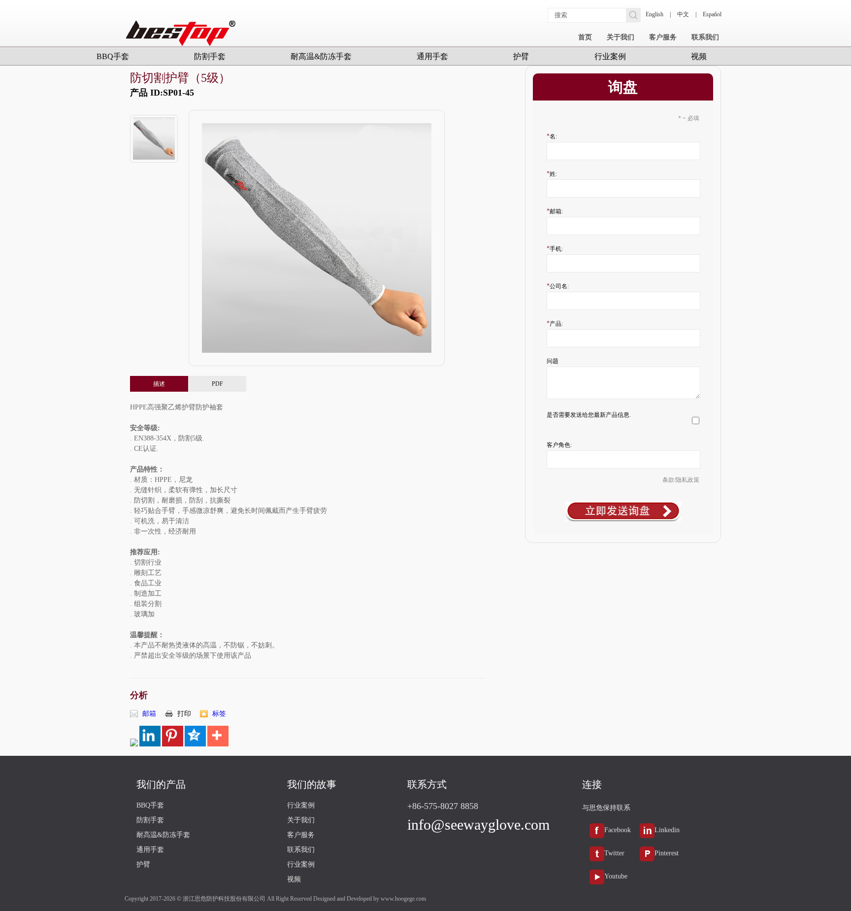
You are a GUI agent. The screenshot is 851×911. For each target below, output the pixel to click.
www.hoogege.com (403, 898)
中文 (683, 14)
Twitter (614, 853)
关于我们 (620, 37)
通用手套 (432, 56)
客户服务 (663, 37)
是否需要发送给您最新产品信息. (589, 414)
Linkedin (667, 830)
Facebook (617, 830)
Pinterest (667, 853)
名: (553, 136)
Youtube (615, 876)
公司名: (559, 286)
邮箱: (556, 211)
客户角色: (559, 444)
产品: (556, 323)
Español (712, 14)
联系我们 (705, 37)
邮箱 (149, 713)
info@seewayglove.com (478, 824)
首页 (585, 37)
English (654, 14)
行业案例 (610, 56)
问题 (552, 361)
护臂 (521, 56)
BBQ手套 (113, 56)
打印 (184, 713)
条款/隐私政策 (680, 479)
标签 (219, 713)
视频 (699, 56)
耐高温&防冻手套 (321, 56)
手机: (556, 248)
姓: (553, 173)
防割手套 (210, 56)
